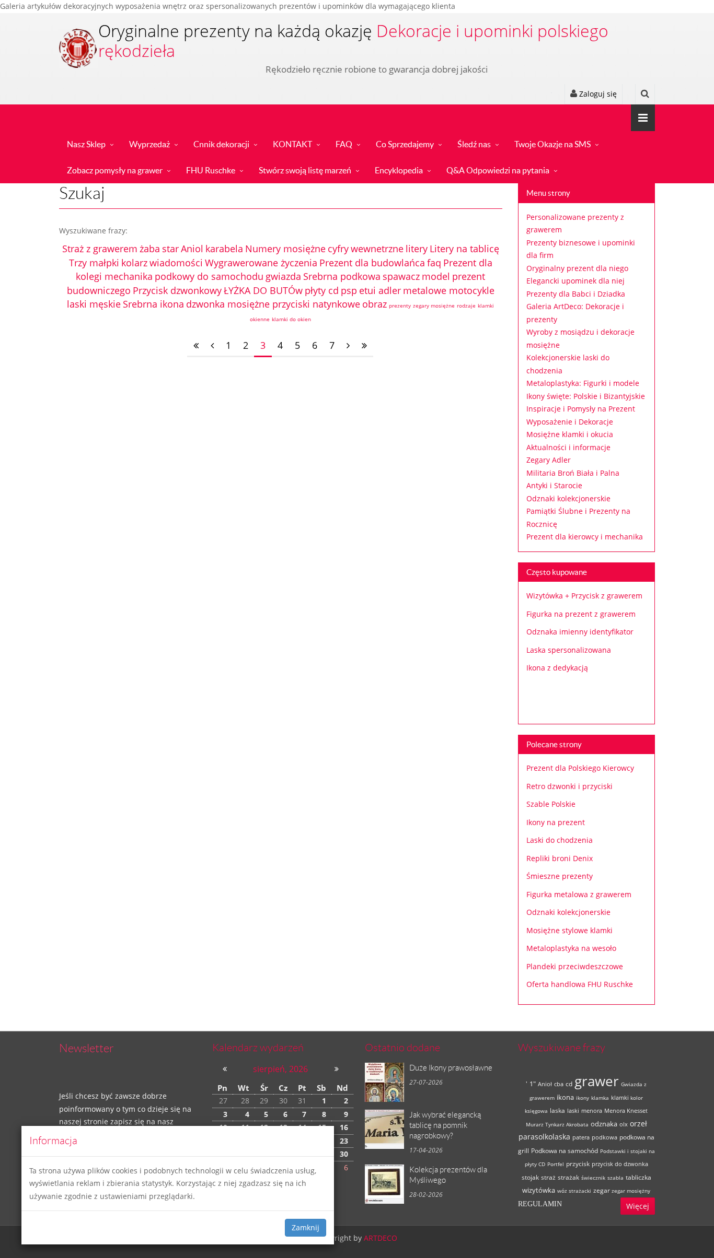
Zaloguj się (597, 94)
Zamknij (305, 1227)
